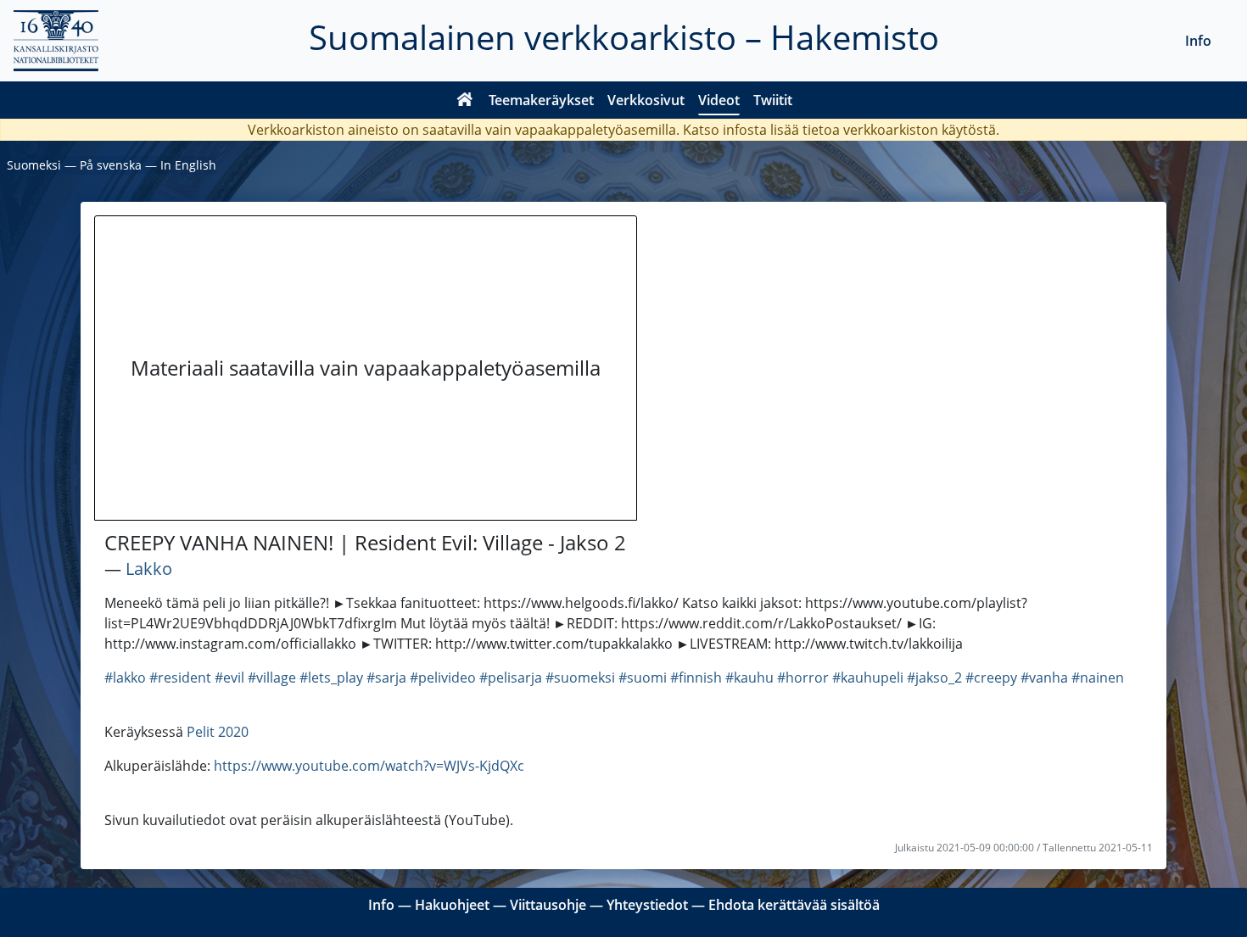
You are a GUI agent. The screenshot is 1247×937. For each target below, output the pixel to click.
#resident (180, 677)
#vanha (1044, 677)
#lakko (125, 677)
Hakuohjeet (452, 904)
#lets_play (331, 677)
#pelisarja (510, 677)
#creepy (991, 677)
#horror (803, 677)
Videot (719, 100)
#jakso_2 (934, 677)
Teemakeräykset (541, 100)
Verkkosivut (646, 100)
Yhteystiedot (647, 904)
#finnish (696, 677)
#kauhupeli (867, 677)
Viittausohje (548, 904)
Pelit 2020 (218, 731)
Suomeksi (34, 165)
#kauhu (749, 677)
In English (188, 165)
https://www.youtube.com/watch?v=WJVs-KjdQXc (369, 765)
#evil (229, 677)
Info (1198, 40)
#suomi (642, 677)
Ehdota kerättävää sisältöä (794, 904)
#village (272, 677)
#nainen (1097, 677)
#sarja (386, 677)
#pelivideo (443, 677)
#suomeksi (580, 677)
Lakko (149, 568)
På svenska (111, 165)
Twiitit (772, 100)
